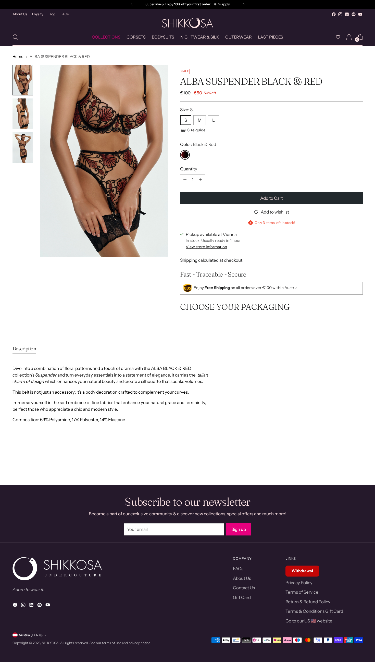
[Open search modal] (15, 37)
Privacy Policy (298, 582)
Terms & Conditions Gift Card (314, 611)
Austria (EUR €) (31, 635)
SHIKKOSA (50, 643)
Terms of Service (301, 592)
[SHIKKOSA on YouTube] (360, 14)
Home (17, 56)
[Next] (243, 4)
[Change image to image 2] (22, 113)
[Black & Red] (185, 155)
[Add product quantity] (200, 179)
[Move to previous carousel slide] (346, 475)
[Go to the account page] (349, 37)
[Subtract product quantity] (185, 179)
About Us (242, 578)
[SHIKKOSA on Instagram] (340, 14)
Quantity (188, 168)
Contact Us (244, 587)
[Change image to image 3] (22, 147)
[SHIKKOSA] (187, 23)
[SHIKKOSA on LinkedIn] (347, 14)
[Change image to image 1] (22, 80)
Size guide (196, 130)
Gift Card (242, 597)
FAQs (238, 568)
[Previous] (131, 4)
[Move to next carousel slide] (358, 475)
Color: (198, 144)
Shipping (188, 260)
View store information (206, 246)
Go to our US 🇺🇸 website (308, 620)
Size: (186, 109)
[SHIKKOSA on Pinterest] (353, 14)
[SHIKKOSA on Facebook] (333, 14)
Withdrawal (302, 570)
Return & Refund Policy (307, 601)
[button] (338, 37)
